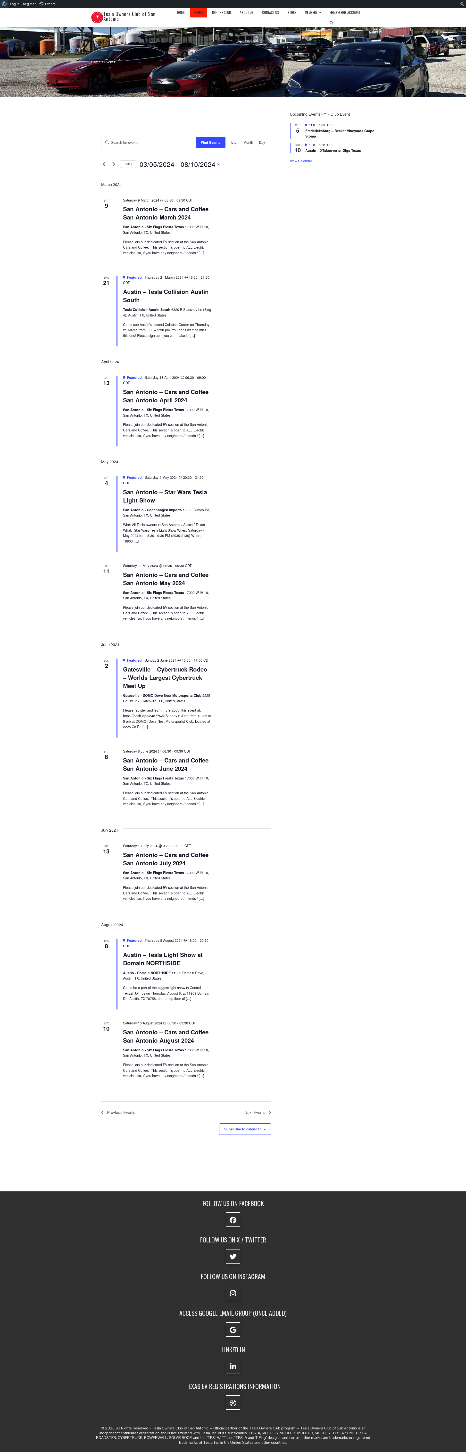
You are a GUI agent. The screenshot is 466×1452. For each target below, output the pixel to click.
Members (311, 12)
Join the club (221, 12)
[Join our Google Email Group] (233, 1329)
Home (181, 12)
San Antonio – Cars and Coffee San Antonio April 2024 (165, 396)
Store (292, 12)
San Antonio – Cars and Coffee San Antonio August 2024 (165, 1036)
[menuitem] (4, 4)
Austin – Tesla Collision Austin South (166, 295)
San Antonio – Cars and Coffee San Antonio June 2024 (165, 764)
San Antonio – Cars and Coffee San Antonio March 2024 (165, 213)
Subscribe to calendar (242, 1129)
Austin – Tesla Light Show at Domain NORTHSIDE (163, 958)
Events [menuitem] (50, 4)
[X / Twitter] (233, 1256)
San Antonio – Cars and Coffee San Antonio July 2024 (165, 859)
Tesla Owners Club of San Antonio (129, 16)
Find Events (211, 142)
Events (198, 12)
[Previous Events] (104, 164)
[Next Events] (113, 164)
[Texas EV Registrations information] (233, 1402)
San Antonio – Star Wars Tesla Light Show (165, 496)
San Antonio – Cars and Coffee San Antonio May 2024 (165, 578)
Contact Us (270, 12)
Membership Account (345, 12)
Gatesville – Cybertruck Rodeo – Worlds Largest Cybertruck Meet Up (165, 677)
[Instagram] (233, 1293)
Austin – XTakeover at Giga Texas (333, 150)
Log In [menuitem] (14, 4)
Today (128, 164)
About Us (246, 12)
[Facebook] (233, 1219)
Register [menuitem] (29, 4)
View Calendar (301, 160)
